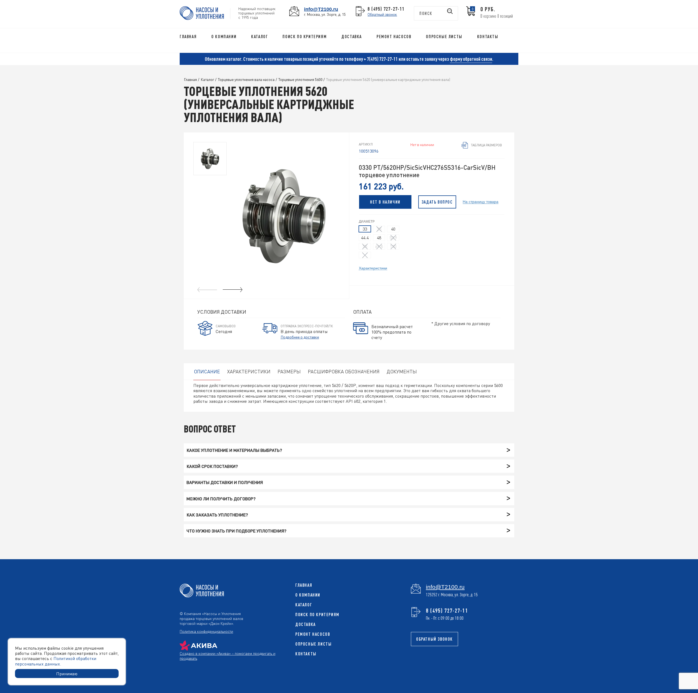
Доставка (351, 36)
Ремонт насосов (394, 36)
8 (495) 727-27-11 (386, 8)
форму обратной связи (471, 59)
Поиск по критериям (304, 36)
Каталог (259, 36)
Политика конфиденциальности (206, 631)
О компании (223, 36)
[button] (232, 289)
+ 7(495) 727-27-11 (381, 59)
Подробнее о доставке (300, 336)
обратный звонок (434, 639)
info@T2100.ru (321, 9)
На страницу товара (480, 201)
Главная (188, 36)
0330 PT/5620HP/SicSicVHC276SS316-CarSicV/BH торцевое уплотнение (427, 171)
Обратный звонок (382, 14)
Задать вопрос (437, 201)
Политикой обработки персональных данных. (55, 660)
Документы (402, 371)
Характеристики (373, 267)
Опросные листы (444, 36)
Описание (207, 371)
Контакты (487, 36)
